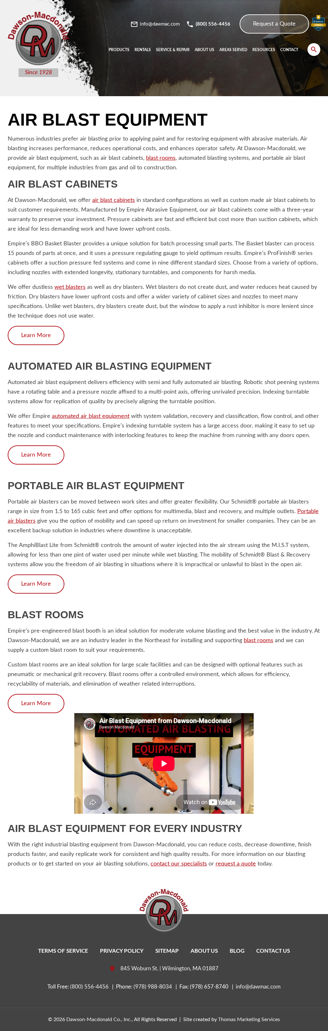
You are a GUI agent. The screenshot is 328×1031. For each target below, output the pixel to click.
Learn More (36, 335)
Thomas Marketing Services (249, 1019)
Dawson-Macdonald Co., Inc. (99, 1019)
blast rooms (161, 158)
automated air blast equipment (90, 416)
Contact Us (273, 951)
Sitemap (167, 951)
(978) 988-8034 (153, 986)
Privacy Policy (122, 951)
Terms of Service (63, 951)
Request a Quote (274, 24)
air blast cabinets (113, 200)
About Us (204, 951)
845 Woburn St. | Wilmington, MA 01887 (169, 968)
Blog (237, 951)
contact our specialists (179, 864)
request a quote (236, 864)
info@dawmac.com (258, 986)
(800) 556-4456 (89, 986)
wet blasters (70, 287)
